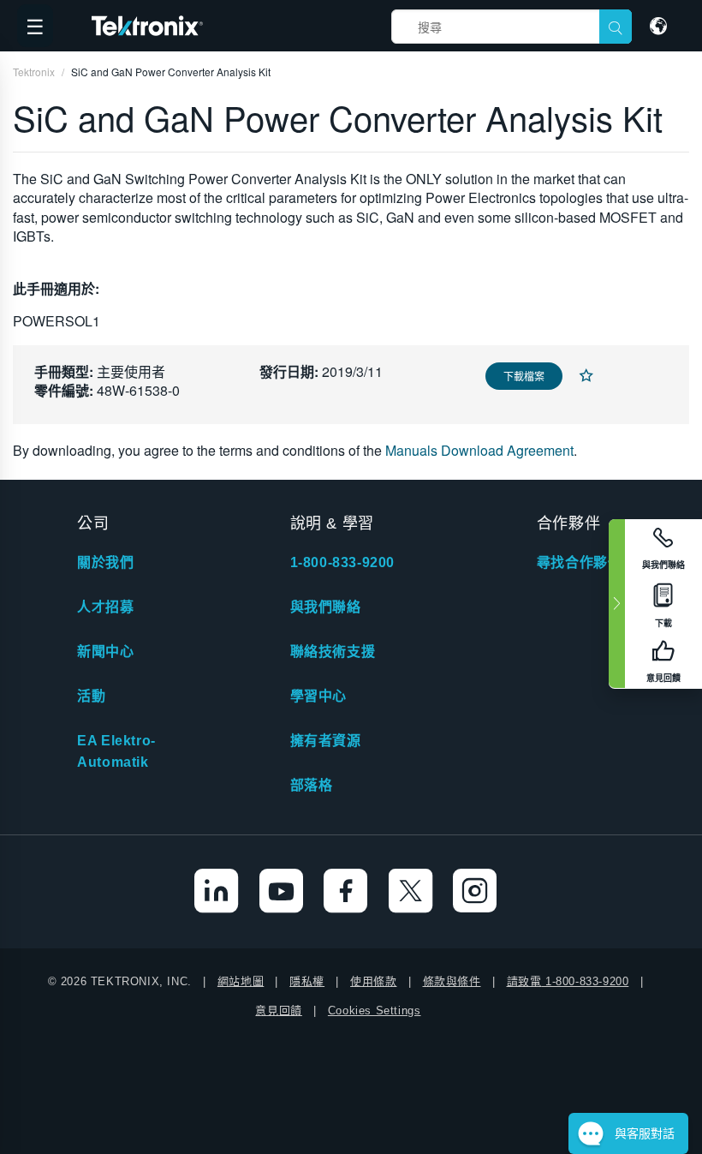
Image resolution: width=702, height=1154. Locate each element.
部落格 (311, 785)
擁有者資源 (325, 740)
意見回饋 (278, 1010)
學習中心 (318, 696)
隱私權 (306, 981)
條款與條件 (452, 981)
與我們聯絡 (325, 607)
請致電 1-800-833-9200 (568, 981)
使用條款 (373, 981)
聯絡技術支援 (333, 651)
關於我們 (105, 562)
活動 (91, 696)
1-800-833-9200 (342, 562)
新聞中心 (105, 651)
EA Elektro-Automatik (116, 751)
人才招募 (105, 607)
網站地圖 (240, 981)
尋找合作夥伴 (579, 562)
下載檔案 (523, 375)
